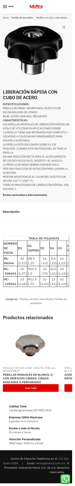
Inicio (6, 17)
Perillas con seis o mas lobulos (52, 17)
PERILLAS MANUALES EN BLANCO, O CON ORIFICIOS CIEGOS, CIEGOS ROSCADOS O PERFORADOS (28, 378)
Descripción (11, 212)
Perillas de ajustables (22, 17)
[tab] (36, 212)
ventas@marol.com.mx (51, 463)
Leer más (31, 388)
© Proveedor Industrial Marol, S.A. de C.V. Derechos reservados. (36, 467)
